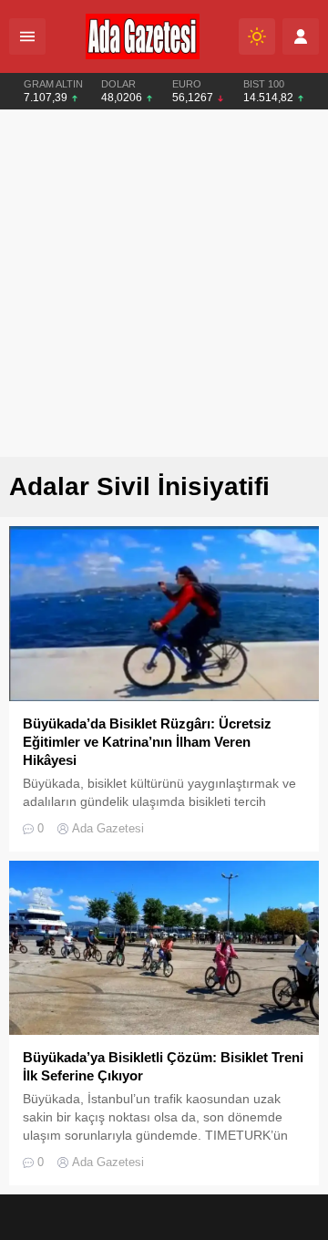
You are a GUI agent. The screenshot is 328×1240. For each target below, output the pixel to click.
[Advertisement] (164, 283)
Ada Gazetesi (108, 828)
